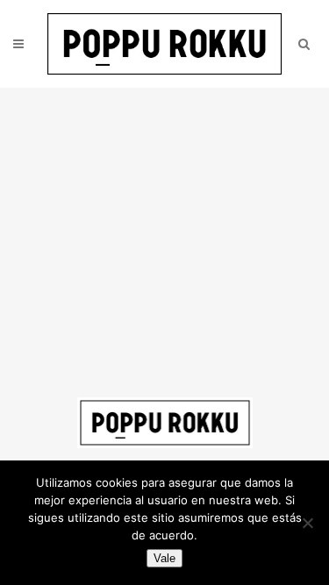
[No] (307, 522)
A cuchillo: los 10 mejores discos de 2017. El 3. (143, 221)
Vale (164, 558)
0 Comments (89, 153)
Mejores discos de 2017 (207, 130)
